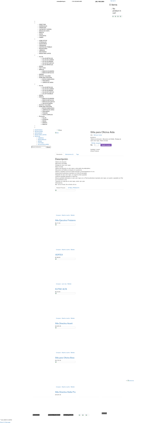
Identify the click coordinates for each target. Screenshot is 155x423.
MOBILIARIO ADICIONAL (45, 77)
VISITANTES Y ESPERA (45, 29)
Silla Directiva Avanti (63, 323)
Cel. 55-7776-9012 (89, 411)
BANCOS (41, 32)
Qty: (91, 145)
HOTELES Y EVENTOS (42, 84)
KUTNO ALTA (61, 288)
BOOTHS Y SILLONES (45, 76)
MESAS (41, 66)
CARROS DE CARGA (47, 82)
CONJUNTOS (42, 35)
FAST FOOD (42, 68)
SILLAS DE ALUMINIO (48, 60)
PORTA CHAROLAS (47, 114)
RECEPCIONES (43, 48)
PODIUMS (45, 113)
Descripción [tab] (59, 154)
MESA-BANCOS (42, 139)
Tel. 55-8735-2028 (112, 411)
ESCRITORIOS (43, 44)
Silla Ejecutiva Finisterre (65, 220)
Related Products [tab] (60, 188)
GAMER (41, 37)
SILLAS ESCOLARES (43, 144)
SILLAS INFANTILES (47, 64)
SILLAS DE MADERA (47, 61)
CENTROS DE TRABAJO (45, 47)
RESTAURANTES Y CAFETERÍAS (44, 55)
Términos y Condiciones (54, 415)
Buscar (48, 147)
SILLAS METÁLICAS (47, 58)
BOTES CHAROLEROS (48, 79)
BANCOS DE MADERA (48, 71)
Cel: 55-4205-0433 (66, 411)
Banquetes (42, 116)
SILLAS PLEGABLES (47, 93)
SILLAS (41, 56)
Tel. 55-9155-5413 (89, 409)
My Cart (113, 1)
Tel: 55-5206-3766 (43, 411)
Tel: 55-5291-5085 (66, 409)
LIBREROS (42, 50)
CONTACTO (39, 127)
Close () (2, 422)
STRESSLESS (42, 42)
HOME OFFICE (43, 40)
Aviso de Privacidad (68, 415)
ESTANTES (45, 119)
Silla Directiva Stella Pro (65, 391)
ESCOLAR (37, 136)
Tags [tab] (77, 154)
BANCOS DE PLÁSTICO (48, 102)
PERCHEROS (45, 81)
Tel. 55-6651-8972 (112, 409)
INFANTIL (44, 122)
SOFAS (41, 34)
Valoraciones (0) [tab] (69, 154)
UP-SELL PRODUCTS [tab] (73, 188)
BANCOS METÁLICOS (48, 73)
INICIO (37, 21)
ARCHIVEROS (42, 52)
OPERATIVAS (42, 27)
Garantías (104, 413)
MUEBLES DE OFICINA (42, 39)
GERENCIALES (43, 26)
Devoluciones (36, 415)
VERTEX (59, 254)
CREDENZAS (42, 45)
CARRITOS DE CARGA (48, 110)
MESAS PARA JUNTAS (45, 53)
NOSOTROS (39, 126)
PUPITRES (41, 143)
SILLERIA (38, 23)
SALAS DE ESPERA (47, 103)
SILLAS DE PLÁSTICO (48, 63)
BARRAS (41, 74)
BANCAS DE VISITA (44, 31)
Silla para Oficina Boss (64, 357)
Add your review (98, 135)
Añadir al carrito (106, 145)
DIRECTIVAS (42, 24)
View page (7, 422)
